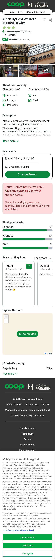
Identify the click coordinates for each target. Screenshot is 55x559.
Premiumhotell (27, 444)
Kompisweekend (27, 450)
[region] (27, 505)
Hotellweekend (27, 428)
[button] (48, 278)
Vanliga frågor (35, 399)
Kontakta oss (18, 399)
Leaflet (49, 354)
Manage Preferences (16, 410)
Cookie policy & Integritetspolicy (27, 415)
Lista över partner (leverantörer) (18, 530)
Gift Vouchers (31, 404)
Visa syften (27, 553)
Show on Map (27, 334)
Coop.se (45, 404)
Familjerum (27, 434)
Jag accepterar (27, 537)
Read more (41, 258)
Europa (27, 439)
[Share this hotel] (50, 19)
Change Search (27, 174)
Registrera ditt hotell (39, 410)
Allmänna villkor (14, 404)
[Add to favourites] (44, 19)
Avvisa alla (27, 545)
